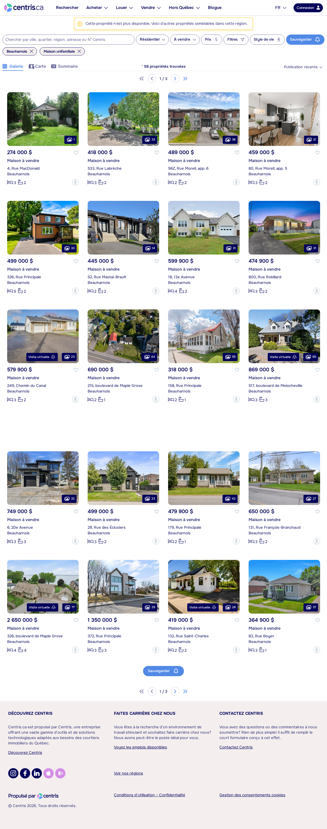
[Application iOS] (48, 773)
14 (153, 248)
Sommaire (68, 66)
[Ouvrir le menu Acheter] (106, 8)
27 (314, 499)
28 (234, 607)
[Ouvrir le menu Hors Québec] (198, 8)
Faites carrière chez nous (145, 713)
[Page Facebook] (25, 773)
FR (278, 7)
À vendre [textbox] (182, 39)
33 (153, 139)
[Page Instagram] (13, 773)
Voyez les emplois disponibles (140, 747)
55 (234, 357)
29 (153, 607)
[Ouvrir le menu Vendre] (159, 8)
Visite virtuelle (38, 357)
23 (73, 357)
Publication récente (301, 67)
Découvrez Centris (30, 713)
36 (234, 139)
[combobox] (69, 39)
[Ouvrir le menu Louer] (131, 8)
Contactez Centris (241, 713)
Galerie (16, 66)
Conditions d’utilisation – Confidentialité (149, 795)
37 (314, 607)
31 (234, 248)
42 (234, 499)
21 (314, 139)
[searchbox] (65, 40)
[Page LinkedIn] (37, 773)
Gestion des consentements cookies (252, 795)
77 (73, 607)
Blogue (214, 7)
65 (314, 357)
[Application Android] (60, 773)
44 (153, 357)
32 (73, 499)
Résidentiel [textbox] (149, 39)
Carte (40, 66)
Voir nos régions (128, 773)
